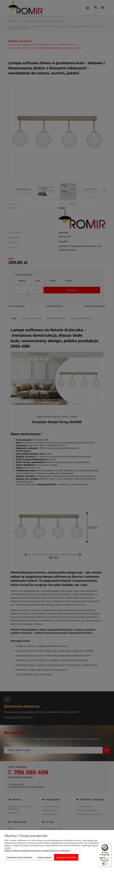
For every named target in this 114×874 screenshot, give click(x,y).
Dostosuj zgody (44, 857)
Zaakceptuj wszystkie (66, 857)
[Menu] (109, 844)
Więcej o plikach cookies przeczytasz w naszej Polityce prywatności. (37, 850)
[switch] (105, 863)
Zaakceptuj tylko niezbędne (19, 857)
